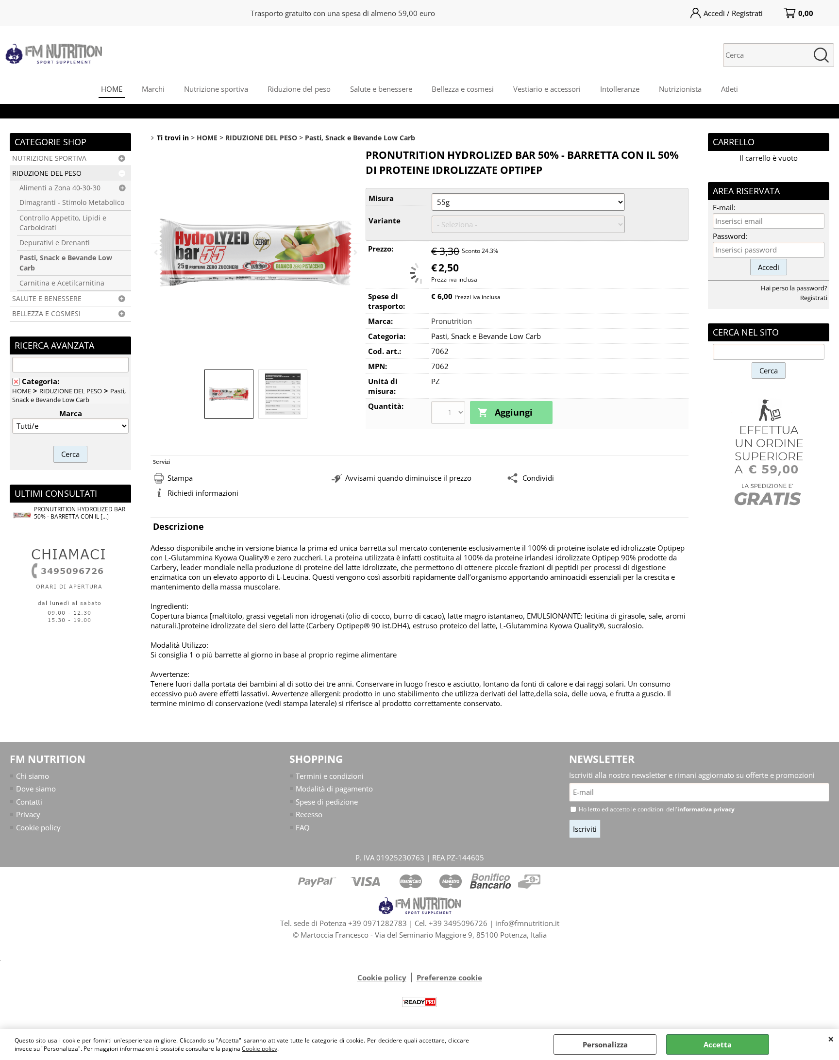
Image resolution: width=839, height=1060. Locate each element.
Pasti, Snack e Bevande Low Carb (65, 262)
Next (354, 252)
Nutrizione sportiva (216, 89)
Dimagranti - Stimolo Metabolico (71, 202)
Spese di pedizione (327, 802)
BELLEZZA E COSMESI (46, 313)
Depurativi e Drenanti (54, 242)
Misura (381, 198)
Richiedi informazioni (203, 493)
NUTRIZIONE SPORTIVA (49, 158)
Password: (730, 236)
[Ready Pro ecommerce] (419, 1002)
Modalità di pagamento (334, 788)
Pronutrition (451, 321)
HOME (111, 89)
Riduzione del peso (299, 89)
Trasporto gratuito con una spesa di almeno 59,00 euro (343, 13)
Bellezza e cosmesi (463, 89)
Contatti (29, 802)
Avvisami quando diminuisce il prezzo (408, 478)
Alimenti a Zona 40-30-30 (60, 188)
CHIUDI (831, 1038)
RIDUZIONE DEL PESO (47, 173)
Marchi (153, 89)
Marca (70, 413)
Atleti (729, 89)
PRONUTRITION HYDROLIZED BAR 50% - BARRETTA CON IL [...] (79, 512)
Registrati (813, 297)
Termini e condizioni (330, 776)
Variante (385, 220)
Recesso (309, 814)
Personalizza (605, 1044)
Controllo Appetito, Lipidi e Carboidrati (62, 223)
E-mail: (724, 207)
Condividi (538, 478)
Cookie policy (259, 1048)
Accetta (718, 1044)
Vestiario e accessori (547, 89)
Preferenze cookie (449, 977)
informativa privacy (706, 809)
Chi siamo (32, 776)
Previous (157, 252)
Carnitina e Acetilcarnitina (61, 283)
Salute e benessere (381, 89)
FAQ (303, 827)
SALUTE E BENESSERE (47, 298)
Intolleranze (619, 89)
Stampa (180, 478)
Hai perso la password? (794, 288)
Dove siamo (36, 788)
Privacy (28, 814)
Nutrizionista (680, 89)
